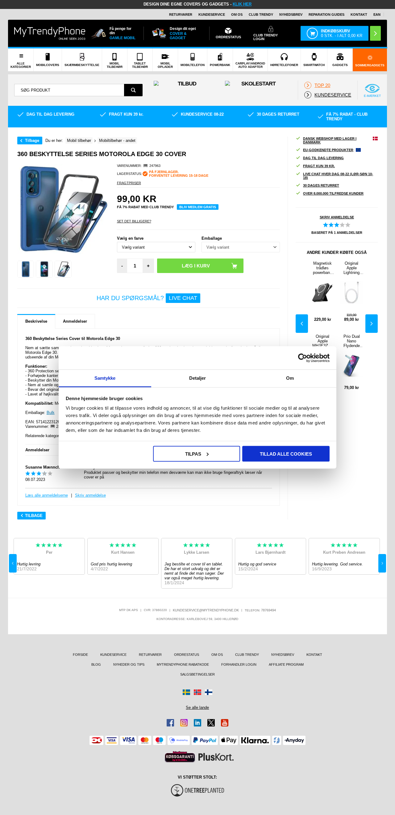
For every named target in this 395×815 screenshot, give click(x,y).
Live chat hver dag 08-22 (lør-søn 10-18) (338, 176)
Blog (96, 664)
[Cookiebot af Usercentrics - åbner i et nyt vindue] (303, 357)
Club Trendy (261, 14)
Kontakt (359, 14)
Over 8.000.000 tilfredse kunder (333, 193)
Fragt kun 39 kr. (319, 166)
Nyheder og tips (128, 664)
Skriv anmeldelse (90, 495)
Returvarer (180, 14)
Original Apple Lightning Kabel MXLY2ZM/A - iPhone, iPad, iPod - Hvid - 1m (351, 268)
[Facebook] (170, 722)
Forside (80, 654)
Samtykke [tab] (105, 378)
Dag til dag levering (323, 158)
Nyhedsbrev (290, 14)
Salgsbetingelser (197, 674)
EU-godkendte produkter (328, 150)
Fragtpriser (129, 183)
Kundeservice (211, 14)
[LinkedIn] (197, 722)
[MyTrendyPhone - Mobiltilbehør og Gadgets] (49, 33)
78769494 (268, 610)
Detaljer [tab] (197, 378)
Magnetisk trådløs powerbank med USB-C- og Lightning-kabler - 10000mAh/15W (322, 268)
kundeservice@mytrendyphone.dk (206, 610)
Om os (237, 14)
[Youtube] (224, 722)
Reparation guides (326, 14)
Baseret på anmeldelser (336, 232)
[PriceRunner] (179, 757)
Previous (302, 323)
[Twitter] (211, 722)
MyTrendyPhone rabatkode (183, 664)
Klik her (242, 4)
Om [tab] (290, 378)
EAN (376, 14)
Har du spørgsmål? (147, 298)
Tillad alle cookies (286, 453)
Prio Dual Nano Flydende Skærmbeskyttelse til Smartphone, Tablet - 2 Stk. (351, 341)
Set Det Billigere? (134, 221)
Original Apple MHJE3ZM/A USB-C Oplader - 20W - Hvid (322, 341)
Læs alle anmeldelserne (46, 495)
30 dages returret (321, 185)
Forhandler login (238, 664)
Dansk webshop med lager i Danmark (329, 140)
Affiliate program (286, 664)
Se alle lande (197, 707)
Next (371, 323)
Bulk (51, 412)
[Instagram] (184, 722)
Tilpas (193, 453)
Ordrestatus (186, 654)
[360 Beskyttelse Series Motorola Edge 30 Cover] (25, 269)
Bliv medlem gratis (197, 207)
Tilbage (32, 140)
